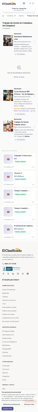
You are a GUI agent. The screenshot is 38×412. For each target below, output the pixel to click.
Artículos (5, 373)
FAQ (3, 389)
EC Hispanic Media (8, 331)
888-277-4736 (10, 264)
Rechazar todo (29, 404)
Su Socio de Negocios (9, 342)
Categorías (5, 376)
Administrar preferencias (11, 404)
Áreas (4, 380)
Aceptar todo (7, 408)
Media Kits (5, 293)
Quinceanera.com (8, 335)
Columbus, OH (11, 16)
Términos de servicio (9, 300)
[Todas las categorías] (24, 3)
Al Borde (5, 352)
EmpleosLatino (7, 338)
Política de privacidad (9, 311)
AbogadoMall (6, 349)
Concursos (5, 369)
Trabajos (5, 297)
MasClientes (6, 345)
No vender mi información (10, 321)
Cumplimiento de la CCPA (10, 318)
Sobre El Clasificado (8, 289)
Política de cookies (8, 314)
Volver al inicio (19, 77)
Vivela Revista (6, 356)
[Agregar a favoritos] (33, 167)
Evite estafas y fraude (9, 307)
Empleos (21, 16)
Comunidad (6, 366)
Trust (4, 304)
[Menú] (32, 3)
